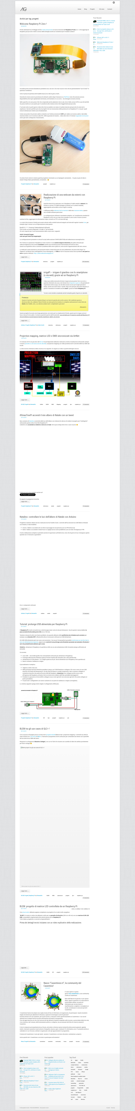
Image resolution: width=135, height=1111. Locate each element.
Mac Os (80, 1078)
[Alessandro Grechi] (28, 9)
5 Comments (86, 325)
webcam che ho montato (61, 210)
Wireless (83, 1099)
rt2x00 (85, 1090)
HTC (72, 1071)
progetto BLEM (50, 735)
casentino (50, 1041)
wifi (72, 1099)
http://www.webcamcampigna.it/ (43, 253)
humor (77, 1071)
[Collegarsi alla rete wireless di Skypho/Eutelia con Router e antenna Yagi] (46, 1060)
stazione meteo (78, 210)
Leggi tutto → (25, 257)
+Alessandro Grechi (44, 1107)
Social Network (74, 1094)
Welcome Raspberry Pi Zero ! (33, 23)
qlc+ (71, 404)
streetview (83, 1094)
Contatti (108, 1107)
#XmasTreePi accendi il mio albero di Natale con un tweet (47, 415)
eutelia (86, 1067)
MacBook (73, 1078)
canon (79, 1062)
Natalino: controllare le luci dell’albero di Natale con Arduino (48, 516)
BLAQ (41, 342)
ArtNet (41, 404)
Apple (76, 1060)
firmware (80, 1069)
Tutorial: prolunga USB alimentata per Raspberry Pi (43, 624)
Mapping (59, 404)
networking (73, 1083)
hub (48, 718)
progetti (45, 184)
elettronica (58, 325)
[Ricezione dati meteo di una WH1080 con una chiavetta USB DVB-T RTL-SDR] (94, 47)
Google (86, 1069)
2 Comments (86, 718)
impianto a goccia (75, 283)
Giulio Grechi (41, 325)
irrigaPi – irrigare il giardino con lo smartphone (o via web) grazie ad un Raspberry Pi (66, 274)
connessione (84, 1065)
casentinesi (42, 1041)
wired (76, 1099)
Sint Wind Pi (78, 1092)
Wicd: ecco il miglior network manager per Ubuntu (55, 1069)
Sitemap (113, 1107)
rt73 (72, 1092)
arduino (42, 613)
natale (52, 506)
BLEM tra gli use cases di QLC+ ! (35, 728)
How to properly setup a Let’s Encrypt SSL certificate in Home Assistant (103, 31)
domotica (45, 261)
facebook (73, 1069)
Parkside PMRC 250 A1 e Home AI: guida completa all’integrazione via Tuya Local (104, 22)
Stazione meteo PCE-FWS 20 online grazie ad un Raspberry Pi (56, 1083)
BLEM (22, 404)
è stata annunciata (47, 30)
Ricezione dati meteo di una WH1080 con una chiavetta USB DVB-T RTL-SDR (103, 48)
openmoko (81, 1083)
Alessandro (36, 184)
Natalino (31, 421)
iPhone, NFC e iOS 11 (103, 37)
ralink (87, 1088)
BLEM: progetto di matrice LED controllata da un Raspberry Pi (48, 906)
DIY (44, 718)
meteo (86, 1078)
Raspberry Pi (28, 184)
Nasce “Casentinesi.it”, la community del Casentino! (62, 984)
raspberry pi (52, 184)
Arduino (23, 325)
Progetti (23, 184)
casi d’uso (33, 736)
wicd (85, 1097)
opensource (60, 895)
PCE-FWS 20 (82, 1085)
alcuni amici (25, 912)
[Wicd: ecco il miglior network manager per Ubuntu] (46, 1068)
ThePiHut (66, 97)
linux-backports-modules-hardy (78, 1076)
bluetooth (73, 1062)
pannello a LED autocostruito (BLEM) (35, 343)
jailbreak (73, 1074)
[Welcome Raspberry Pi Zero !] (94, 42)
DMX (53, 404)
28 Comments (85, 261)
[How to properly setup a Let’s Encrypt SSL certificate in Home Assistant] (94, 29)
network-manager (81, 1081)
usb (68, 718)
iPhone (83, 1071)
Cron (84, 222)
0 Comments (86, 184)
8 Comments (86, 506)
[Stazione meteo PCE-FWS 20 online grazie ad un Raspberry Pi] (46, 1083)
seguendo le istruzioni (81, 116)
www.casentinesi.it (74, 993)
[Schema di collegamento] (50, 699)
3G (71, 1060)
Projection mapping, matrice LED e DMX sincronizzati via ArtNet (49, 335)
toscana (78, 1041)
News (22, 1041)
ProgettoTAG (80, 1088)
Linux (79, 1074)
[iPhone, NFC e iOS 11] (94, 38)
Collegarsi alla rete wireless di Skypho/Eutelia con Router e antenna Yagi (55, 1062)
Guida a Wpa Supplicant (54, 1089)
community (58, 1041)
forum (65, 1041)
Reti (80, 1090)
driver (72, 1067)
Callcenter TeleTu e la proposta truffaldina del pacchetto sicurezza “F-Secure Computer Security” (55, 1076)
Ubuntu (79, 1097)
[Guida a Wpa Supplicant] (46, 1089)
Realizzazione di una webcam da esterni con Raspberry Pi (64, 196)
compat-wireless (75, 1065)
